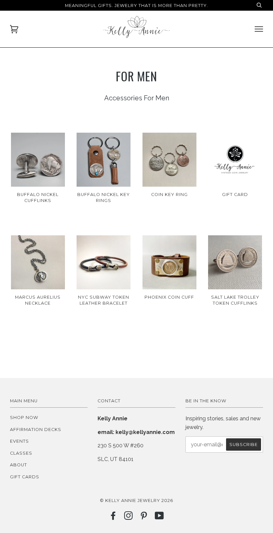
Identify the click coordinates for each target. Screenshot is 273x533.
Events (19, 441)
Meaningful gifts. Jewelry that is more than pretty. (136, 5)
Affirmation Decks (35, 429)
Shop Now (24, 417)
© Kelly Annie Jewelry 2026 (136, 500)
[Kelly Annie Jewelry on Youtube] (159, 517)
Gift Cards (24, 476)
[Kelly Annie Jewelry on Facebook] (113, 517)
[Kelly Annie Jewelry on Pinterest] (143, 517)
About (18, 464)
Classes (21, 453)
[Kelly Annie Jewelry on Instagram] (128, 517)
